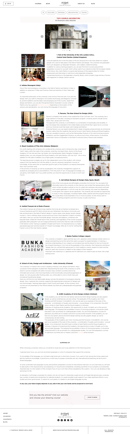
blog (93, 3)
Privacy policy (120, 413)
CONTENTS (7, 419)
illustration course (43, 105)
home (5, 413)
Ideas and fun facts (73, 12)
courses (80, 332)
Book (48, 3)
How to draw (51, 12)
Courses (38, 3)
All (43, 12)
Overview (84, 12)
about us (81, 3)
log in (9, 3)
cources (7, 416)
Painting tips (61, 12)
